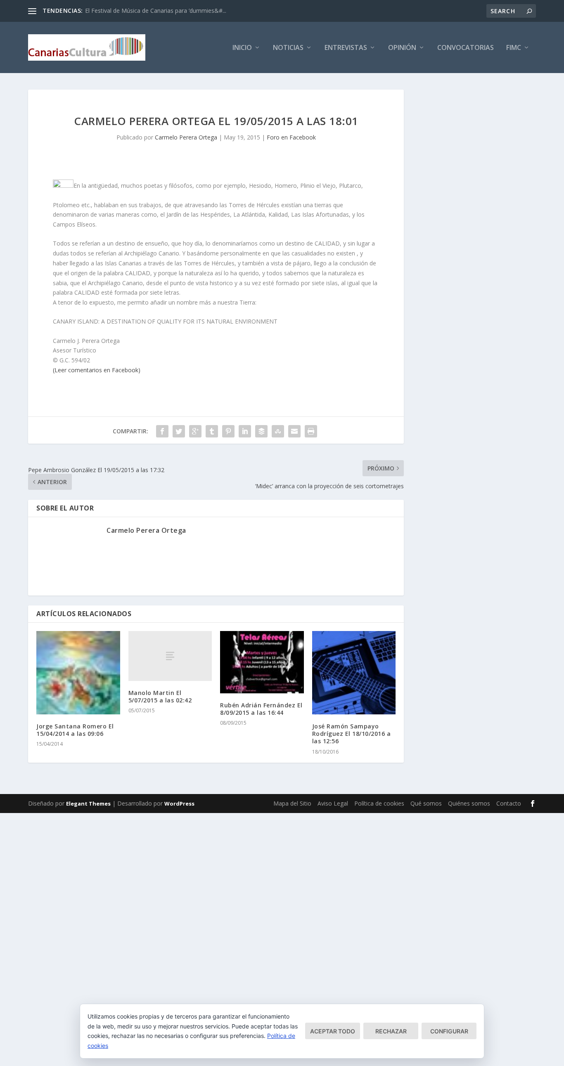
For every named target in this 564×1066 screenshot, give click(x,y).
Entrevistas (346, 48)
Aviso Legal (333, 803)
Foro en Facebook (291, 137)
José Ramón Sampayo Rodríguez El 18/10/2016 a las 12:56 (351, 733)
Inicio (242, 48)
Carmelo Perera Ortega (186, 137)
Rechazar (391, 1031)
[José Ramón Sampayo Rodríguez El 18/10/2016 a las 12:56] (354, 673)
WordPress (179, 803)
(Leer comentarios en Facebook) (96, 370)
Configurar (449, 1031)
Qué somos (426, 803)
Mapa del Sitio (292, 803)
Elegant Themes (88, 803)
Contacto (508, 803)
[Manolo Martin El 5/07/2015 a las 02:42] (170, 656)
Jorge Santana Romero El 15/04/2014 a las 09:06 (75, 729)
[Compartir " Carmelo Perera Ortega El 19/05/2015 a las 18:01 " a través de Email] (294, 431)
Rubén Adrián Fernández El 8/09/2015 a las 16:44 (261, 708)
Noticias (288, 48)
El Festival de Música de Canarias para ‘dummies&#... (155, 10)
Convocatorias (465, 48)
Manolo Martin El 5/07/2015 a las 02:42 (160, 696)
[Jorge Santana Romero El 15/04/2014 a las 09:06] (78, 673)
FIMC (513, 48)
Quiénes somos (469, 803)
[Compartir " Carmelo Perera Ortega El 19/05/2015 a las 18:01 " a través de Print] (311, 431)
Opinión (402, 48)
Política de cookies (379, 803)
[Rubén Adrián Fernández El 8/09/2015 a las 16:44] (262, 662)
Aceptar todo (332, 1031)
